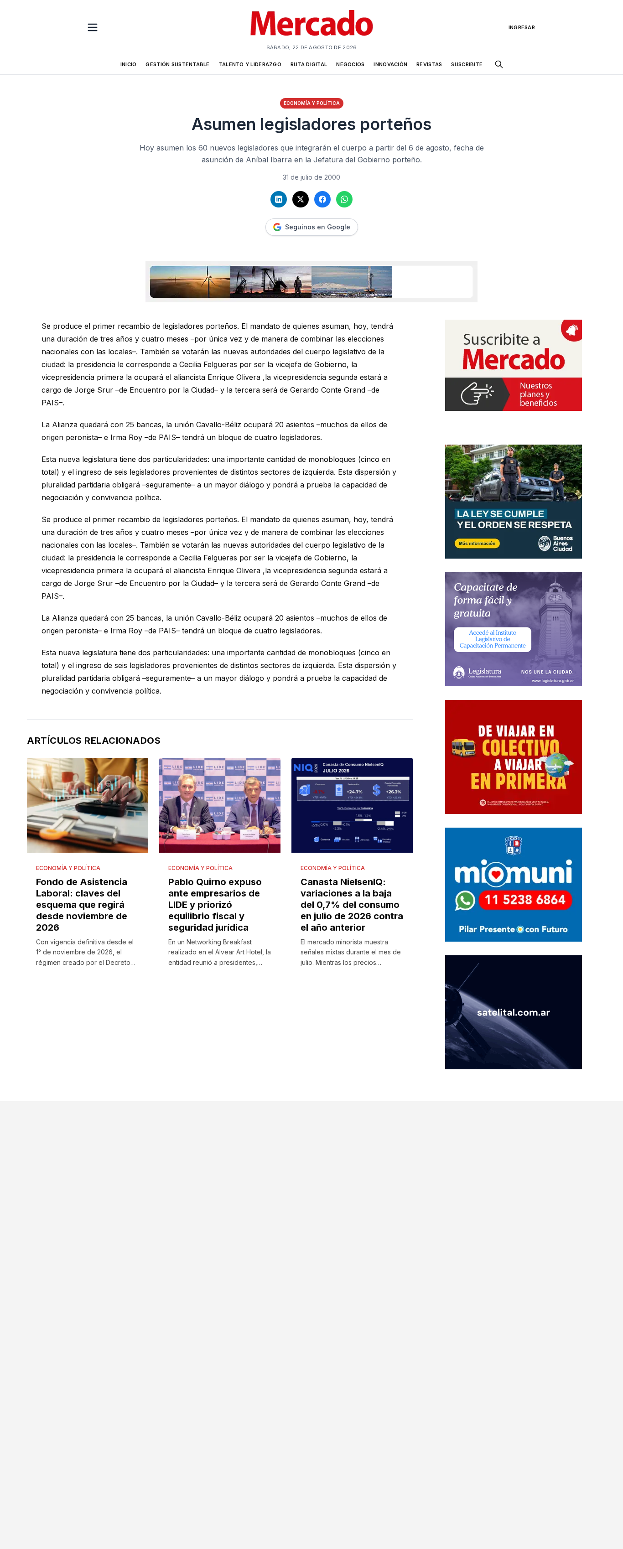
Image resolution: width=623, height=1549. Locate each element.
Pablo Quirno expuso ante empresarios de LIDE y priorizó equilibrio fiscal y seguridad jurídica (215, 904)
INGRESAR (522, 27)
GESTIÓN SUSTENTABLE (177, 64)
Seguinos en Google (317, 227)
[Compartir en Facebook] (322, 199)
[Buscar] (499, 64)
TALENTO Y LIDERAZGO (250, 64)
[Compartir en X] (300, 199)
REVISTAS (429, 64)
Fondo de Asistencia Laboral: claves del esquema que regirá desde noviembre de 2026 (81, 904)
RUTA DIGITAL (309, 64)
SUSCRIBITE (467, 64)
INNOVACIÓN (390, 64)
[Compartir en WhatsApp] (344, 199)
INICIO (128, 64)
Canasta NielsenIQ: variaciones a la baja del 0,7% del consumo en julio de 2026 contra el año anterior (352, 904)
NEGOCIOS (350, 64)
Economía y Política (312, 103)
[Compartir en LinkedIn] (278, 199)
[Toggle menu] (93, 27)
